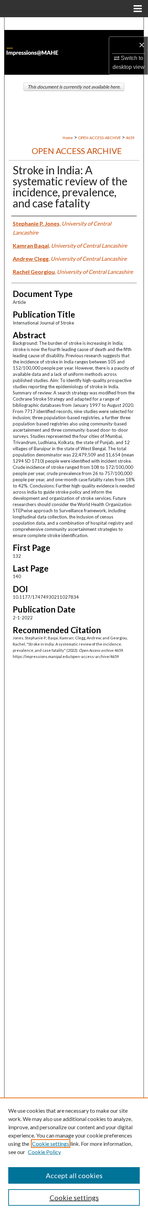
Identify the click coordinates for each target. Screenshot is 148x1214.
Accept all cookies (74, 1175)
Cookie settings (50, 1143)
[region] (74, 1156)
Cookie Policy (44, 1152)
